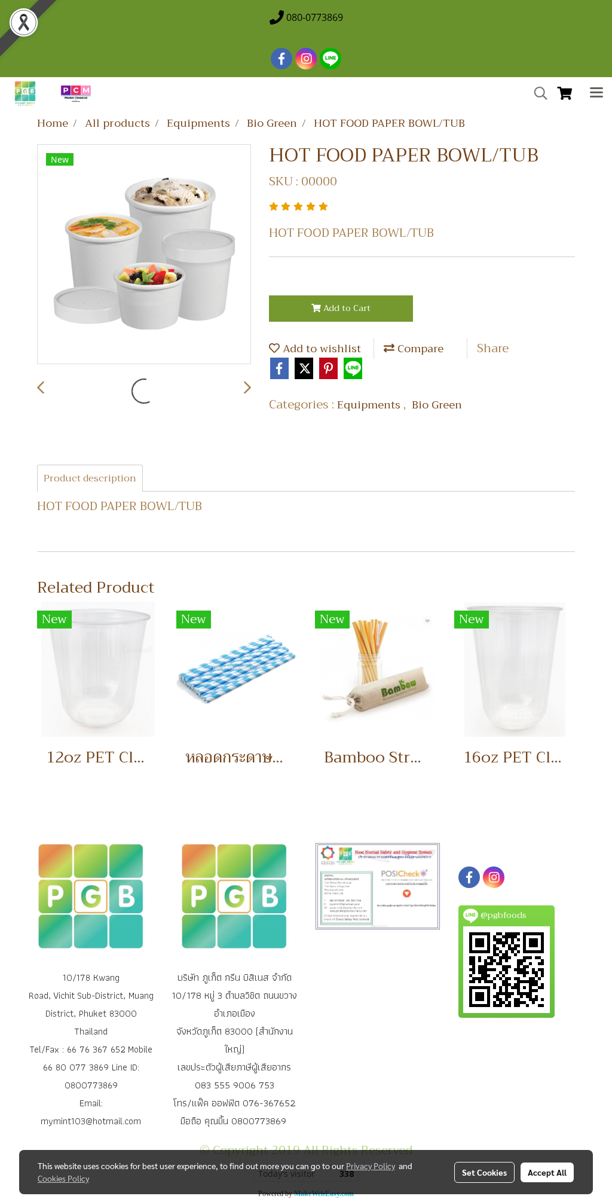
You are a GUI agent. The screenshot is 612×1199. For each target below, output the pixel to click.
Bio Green (437, 404)
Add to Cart (346, 308)
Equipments (370, 404)
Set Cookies (484, 1172)
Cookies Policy (63, 1178)
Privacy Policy (370, 1165)
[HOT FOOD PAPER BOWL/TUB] (144, 255)
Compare (418, 348)
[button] (537, 93)
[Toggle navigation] (596, 94)
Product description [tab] (90, 478)
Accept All (547, 1172)
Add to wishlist (320, 348)
